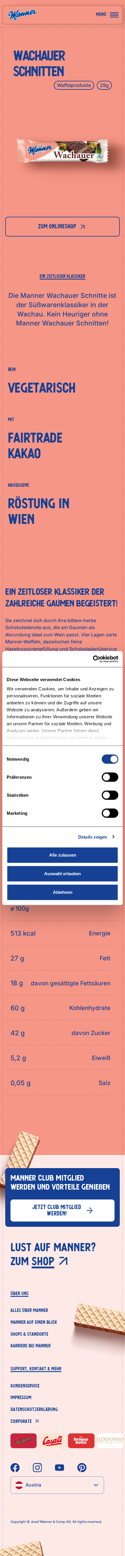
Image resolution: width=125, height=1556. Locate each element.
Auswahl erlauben (62, 873)
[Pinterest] (82, 1467)
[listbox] (57, 1485)
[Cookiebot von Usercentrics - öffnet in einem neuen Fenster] (92, 659)
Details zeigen (92, 836)
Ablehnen (62, 892)
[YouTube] (59, 1467)
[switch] (110, 777)
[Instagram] (37, 1467)
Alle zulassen (62, 855)
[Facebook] (15, 1467)
